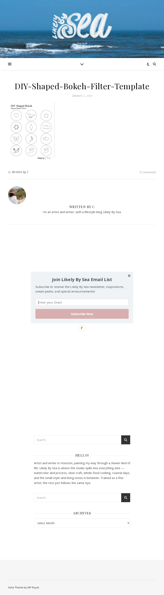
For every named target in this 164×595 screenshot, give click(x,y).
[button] (82, 279)
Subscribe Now (82, 314)
